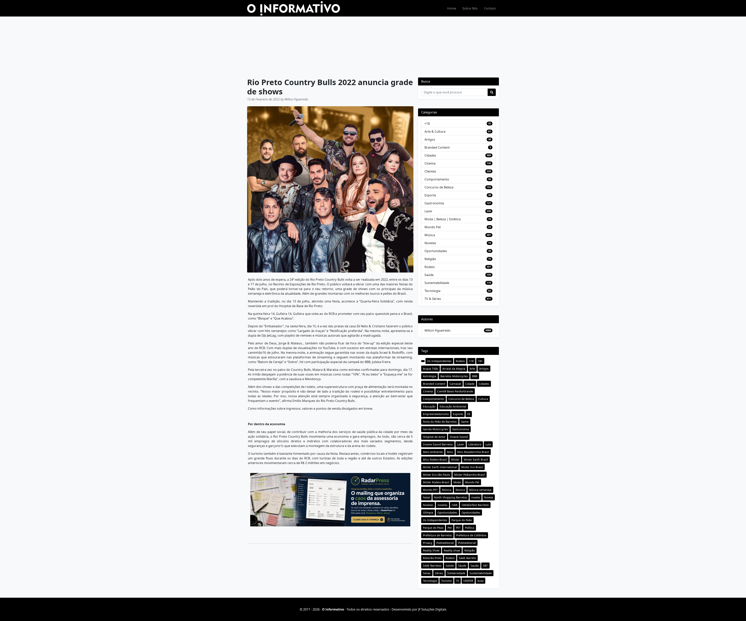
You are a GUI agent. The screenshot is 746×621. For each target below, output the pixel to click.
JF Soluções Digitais (432, 609)
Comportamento (436, 179)
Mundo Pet (432, 227)
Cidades (430, 155)
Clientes (430, 171)
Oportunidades (435, 251)
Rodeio (429, 267)
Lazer (428, 211)
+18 (427, 123)
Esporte (430, 195)
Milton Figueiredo (437, 330)
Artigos (429, 139)
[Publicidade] (330, 499)
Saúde (429, 275)
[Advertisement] (373, 45)
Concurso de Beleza (438, 187)
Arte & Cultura (434, 131)
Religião (430, 259)
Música (429, 235)
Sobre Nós (470, 8)
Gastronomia (434, 203)
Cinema (430, 163)
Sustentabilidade (436, 283)
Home (451, 8)
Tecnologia (432, 291)
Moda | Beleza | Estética (442, 219)
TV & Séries (432, 299)
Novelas (430, 243)
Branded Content (437, 147)
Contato (490, 8)
